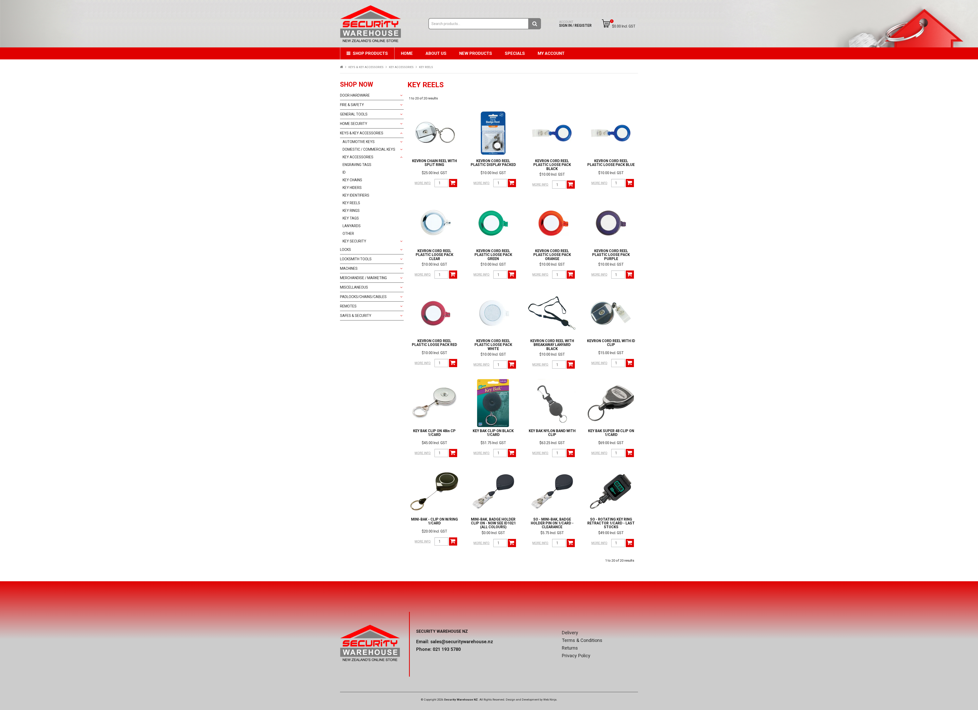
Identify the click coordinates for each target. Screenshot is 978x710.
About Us (436, 53)
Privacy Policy (576, 655)
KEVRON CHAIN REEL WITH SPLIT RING (434, 163)
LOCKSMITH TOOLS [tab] (356, 259)
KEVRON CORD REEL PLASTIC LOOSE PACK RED (434, 343)
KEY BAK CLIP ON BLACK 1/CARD (493, 433)
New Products (475, 53)
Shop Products (370, 53)
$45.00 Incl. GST (434, 443)
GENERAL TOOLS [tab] (354, 114)
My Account (551, 53)
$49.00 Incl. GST (611, 533)
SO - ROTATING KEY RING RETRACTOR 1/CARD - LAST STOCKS (611, 523)
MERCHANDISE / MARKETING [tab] (363, 278)
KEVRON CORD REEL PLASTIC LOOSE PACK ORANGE (552, 255)
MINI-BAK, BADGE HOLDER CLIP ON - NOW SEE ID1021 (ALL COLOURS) (493, 523)
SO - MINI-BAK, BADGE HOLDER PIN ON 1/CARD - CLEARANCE (552, 523)
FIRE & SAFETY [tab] (352, 105)
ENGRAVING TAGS (357, 165)
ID (344, 172)
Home (407, 53)
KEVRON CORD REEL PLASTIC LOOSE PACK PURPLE (611, 255)
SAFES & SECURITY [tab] (355, 316)
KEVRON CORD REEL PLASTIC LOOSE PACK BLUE (611, 163)
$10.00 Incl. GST (493, 173)
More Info (423, 183)
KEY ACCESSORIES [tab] (358, 157)
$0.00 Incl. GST (493, 533)
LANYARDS (352, 226)
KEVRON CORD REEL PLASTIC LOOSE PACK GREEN (493, 255)
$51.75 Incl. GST (493, 443)
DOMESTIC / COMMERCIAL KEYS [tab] (369, 149)
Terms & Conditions (582, 640)
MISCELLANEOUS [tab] (354, 287)
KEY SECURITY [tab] (354, 241)
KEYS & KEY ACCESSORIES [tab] (361, 133)
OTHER (348, 233)
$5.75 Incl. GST (552, 533)
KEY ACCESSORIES (401, 67)
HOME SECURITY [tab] (353, 124)
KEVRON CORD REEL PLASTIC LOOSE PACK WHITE (493, 345)
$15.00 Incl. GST (611, 353)
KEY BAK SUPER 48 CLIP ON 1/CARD (611, 433)
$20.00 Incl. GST (434, 531)
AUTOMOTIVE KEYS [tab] (359, 142)
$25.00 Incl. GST (434, 173)
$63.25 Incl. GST (552, 443)
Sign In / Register (575, 24)
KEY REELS (351, 203)
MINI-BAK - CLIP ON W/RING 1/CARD (434, 521)
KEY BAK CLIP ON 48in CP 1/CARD (434, 433)
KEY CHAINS (352, 180)
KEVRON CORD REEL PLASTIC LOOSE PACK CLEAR (434, 255)
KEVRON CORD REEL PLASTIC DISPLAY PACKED (493, 163)
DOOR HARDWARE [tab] (355, 95)
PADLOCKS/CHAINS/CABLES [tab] (363, 297)
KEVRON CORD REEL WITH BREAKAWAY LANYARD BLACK (552, 345)
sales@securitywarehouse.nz (461, 641)
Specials (515, 53)
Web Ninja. (550, 699)
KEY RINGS (351, 211)
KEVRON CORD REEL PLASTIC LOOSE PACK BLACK (552, 165)
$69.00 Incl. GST (611, 443)
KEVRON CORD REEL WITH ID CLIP (611, 343)
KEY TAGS (351, 218)
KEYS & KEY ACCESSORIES (366, 67)
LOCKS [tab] (345, 250)
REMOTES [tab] (348, 306)
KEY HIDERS (352, 188)
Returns (570, 648)
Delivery (570, 632)
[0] (606, 23)
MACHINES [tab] (349, 268)
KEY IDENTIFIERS (356, 195)
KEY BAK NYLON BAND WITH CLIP (552, 433)
